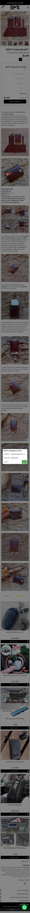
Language (6, 457)
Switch (24, 461)
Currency (6, 454)
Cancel (6, 461)
